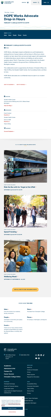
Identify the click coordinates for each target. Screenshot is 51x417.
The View (7, 12)
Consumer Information (33, 386)
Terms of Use (30, 391)
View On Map (7, 105)
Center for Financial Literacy (11, 386)
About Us (29, 367)
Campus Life (8, 371)
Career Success (9, 374)
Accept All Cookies (12, 408)
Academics (7, 366)
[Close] (22, 398)
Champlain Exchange (9, 383)
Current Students (8, 131)
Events (12, 12)
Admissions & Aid (9, 368)
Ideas (5, 35)
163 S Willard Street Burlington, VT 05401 (10, 356)
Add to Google (21, 84)
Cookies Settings (12, 411)
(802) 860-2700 (25, 355)
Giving (28, 372)
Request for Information (33, 377)
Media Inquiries (31, 374)
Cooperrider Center (9, 388)
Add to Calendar (9, 84)
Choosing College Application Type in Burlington (25, 398)
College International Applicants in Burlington (24, 403)
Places (19, 35)
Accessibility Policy (32, 383)
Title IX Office (30, 388)
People (14, 35)
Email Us (6, 115)
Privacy (29, 393)
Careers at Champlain (32, 369)
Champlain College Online (12, 377)
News (9, 35)
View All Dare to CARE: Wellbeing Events (25, 289)
